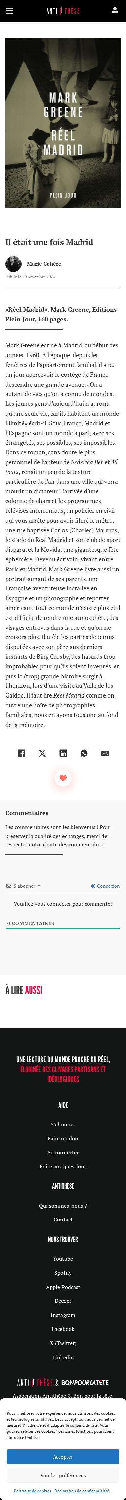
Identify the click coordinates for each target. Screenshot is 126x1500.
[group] (41, 1004)
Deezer (63, 1301)
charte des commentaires (73, 844)
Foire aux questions (63, 1166)
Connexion (108, 886)
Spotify (63, 1273)
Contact (63, 1219)
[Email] (105, 753)
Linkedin (63, 1357)
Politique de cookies (32, 1490)
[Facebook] (21, 753)
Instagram (63, 1315)
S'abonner (63, 1124)
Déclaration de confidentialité (81, 1490)
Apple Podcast (63, 1287)
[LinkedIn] (63, 753)
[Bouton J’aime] (63, 778)
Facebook (63, 1329)
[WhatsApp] (84, 753)
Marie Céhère (44, 263)
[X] (42, 753)
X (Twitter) (63, 1343)
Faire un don (63, 1138)
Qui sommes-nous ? (63, 1205)
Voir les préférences (63, 1475)
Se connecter (63, 1152)
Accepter (63, 1456)
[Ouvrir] (9, 11)
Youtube (63, 1258)
